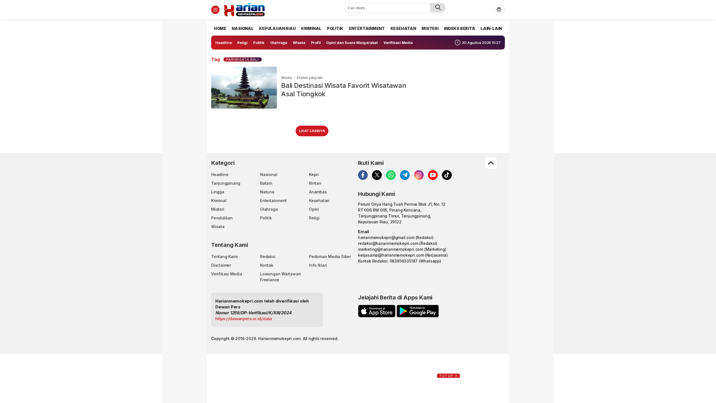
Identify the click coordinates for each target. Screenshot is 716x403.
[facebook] (363, 175)
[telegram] (405, 175)
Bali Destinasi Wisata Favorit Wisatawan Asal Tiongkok (343, 89)
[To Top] (490, 162)
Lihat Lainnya (312, 131)
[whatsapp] (391, 175)
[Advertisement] (187, 105)
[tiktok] (447, 175)
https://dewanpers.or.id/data (243, 318)
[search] (438, 8)
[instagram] (419, 175)
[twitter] (377, 175)
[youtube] (433, 175)
